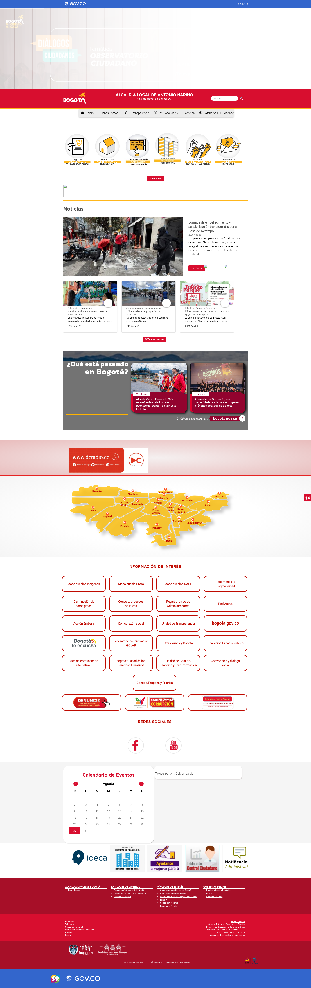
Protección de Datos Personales (230, 932)
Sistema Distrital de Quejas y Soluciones (178, 896)
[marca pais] (55, 978)
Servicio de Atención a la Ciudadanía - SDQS (225, 929)
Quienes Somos (108, 113)
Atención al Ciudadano (219, 113)
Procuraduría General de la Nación (129, 890)
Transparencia (140, 113)
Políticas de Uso (156, 962)
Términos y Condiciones (133, 962)
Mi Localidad (168, 113)
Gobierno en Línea (214, 896)
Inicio (90, 113)
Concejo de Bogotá (122, 896)
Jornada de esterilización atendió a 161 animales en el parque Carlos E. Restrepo (144, 311)
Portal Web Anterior (169, 906)
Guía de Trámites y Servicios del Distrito (226, 924)
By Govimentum (255, 959)
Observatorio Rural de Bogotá (173, 893)
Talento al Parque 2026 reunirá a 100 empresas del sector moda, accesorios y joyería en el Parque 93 (207, 311)
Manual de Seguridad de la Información (227, 935)
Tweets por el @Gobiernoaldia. (174, 773)
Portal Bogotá (74, 890)
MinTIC (209, 893)
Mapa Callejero (238, 921)
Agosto (108, 783)
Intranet (163, 899)
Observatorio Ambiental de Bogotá (175, 890)
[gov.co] (75, 3)
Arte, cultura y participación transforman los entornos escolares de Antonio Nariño (87, 311)
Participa (189, 113)
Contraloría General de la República (130, 893)
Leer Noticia (197, 268)
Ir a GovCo (242, 4)
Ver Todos (157, 178)
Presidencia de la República (218, 890)
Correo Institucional (169, 902)
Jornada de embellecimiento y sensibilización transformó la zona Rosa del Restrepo (212, 226)
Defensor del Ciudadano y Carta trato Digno (225, 926)
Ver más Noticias (155, 339)
